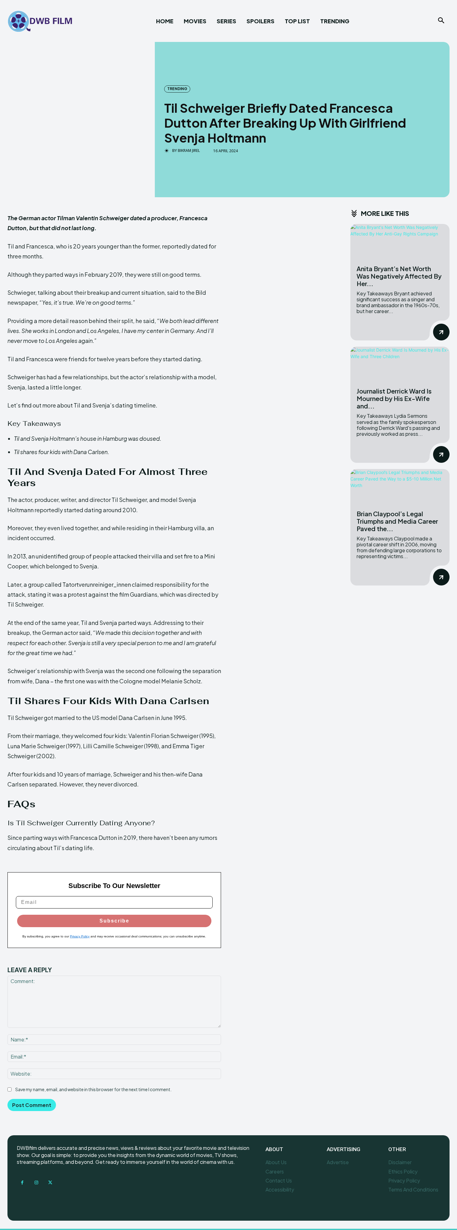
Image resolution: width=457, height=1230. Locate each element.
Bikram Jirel (189, 150)
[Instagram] (36, 1182)
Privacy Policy (80, 936)
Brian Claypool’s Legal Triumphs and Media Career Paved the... (397, 521)
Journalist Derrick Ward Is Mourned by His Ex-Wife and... (394, 398)
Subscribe (114, 920)
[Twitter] (50, 1182)
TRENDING (177, 88)
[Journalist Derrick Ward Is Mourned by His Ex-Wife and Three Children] (400, 364)
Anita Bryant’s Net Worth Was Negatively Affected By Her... (399, 276)
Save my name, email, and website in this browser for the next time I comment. (93, 1089)
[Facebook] (22, 1182)
